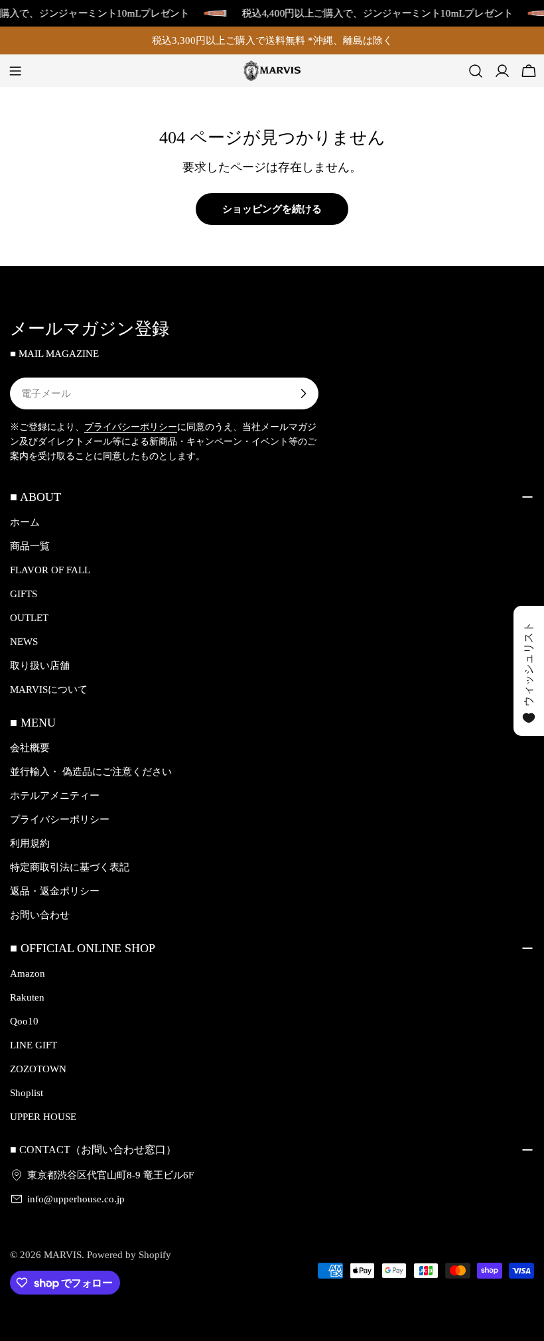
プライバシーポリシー (130, 427)
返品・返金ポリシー (55, 891)
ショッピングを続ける (272, 209)
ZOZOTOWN (38, 1069)
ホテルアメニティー (55, 795)
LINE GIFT (33, 1045)
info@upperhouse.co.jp (76, 1199)
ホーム (25, 522)
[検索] (475, 71)
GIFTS (23, 594)
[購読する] (303, 393)
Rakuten (27, 997)
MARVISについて (49, 689)
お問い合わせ (40, 915)
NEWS (24, 641)
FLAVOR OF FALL (50, 570)
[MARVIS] (209, 13)
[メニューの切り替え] (15, 71)
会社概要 (30, 747)
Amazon (27, 973)
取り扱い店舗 (40, 665)
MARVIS (63, 1254)
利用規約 (30, 843)
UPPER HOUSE (43, 1116)
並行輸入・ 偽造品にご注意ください (91, 771)
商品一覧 (30, 546)
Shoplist (26, 1093)
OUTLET (29, 617)
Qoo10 (24, 1021)
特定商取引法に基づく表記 (69, 867)
